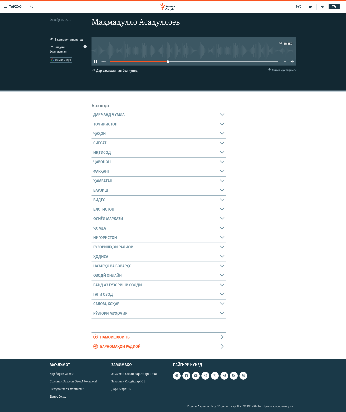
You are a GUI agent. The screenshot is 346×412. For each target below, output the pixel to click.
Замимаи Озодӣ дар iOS (128, 381)
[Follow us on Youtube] (196, 375)
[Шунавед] (323, 7)
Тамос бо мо (58, 396)
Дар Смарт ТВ (121, 389)
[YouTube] (310, 7)
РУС (298, 6)
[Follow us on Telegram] (224, 375)
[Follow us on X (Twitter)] (215, 375)
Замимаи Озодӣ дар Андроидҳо (134, 374)
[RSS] (233, 375)
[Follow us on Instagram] (205, 375)
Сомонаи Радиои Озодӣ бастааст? (73, 381)
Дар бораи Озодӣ (62, 374)
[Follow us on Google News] (177, 375)
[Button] (66, 40)
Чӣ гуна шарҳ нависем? (66, 389)
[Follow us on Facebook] (186, 375)
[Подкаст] (243, 375)
